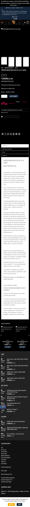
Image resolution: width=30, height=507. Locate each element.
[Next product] (2, 75)
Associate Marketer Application (8, 478)
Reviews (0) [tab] (4, 155)
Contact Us (3, 461)
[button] (2, 22)
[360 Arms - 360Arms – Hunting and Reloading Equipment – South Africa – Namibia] (13, 22)
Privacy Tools (4, 453)
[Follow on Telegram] (16, 19)
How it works (12, 105)
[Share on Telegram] (19, 134)
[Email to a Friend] (11, 134)
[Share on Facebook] (5, 134)
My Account (3, 450)
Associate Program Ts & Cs (6, 480)
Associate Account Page (6, 482)
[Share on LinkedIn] (16, 134)
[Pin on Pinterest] (13, 134)
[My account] (25, 22)
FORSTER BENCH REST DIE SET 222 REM (7, 342)
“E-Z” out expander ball (17, 264)
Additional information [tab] (7, 149)
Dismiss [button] (18, 5)
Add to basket (13, 96)
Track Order (3, 459)
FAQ (2, 448)
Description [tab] (4, 145)
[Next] (26, 42)
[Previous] (3, 42)
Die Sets (16, 68)
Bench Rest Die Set (12, 273)
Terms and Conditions (5, 457)
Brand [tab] (3, 152)
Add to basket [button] (7, 347)
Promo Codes (4, 470)
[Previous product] (5, 75)
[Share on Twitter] (8, 134)
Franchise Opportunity (6, 467)
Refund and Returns (5, 455)
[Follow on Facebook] (13, 19)
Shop (2, 68)
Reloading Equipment (9, 68)
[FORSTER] (10, 124)
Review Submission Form (6, 474)
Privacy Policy (4, 451)
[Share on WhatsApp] (2, 134)
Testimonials (3, 463)
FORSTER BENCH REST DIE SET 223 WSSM (22, 342)
